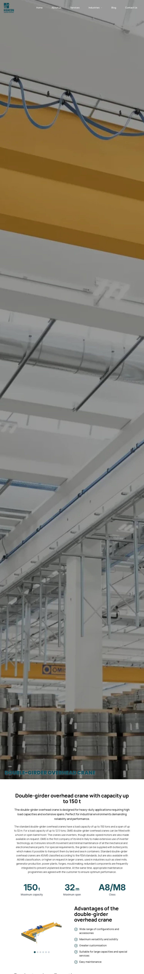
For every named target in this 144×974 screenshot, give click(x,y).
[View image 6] (49, 952)
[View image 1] (35, 952)
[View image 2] (37, 952)
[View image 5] (46, 952)
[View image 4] (43, 952)
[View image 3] (40, 952)
